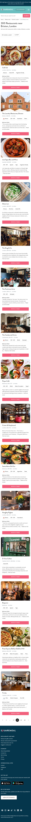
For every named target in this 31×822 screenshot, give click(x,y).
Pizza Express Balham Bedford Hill (13, 649)
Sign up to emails (9, 797)
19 (21, 720)
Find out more (6, 173)
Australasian (19, 118)
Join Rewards (20, 9)
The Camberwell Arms (9, 335)
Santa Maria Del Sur (8, 466)
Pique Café (6, 381)
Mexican (5, 73)
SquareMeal (7, 9)
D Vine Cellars (7, 558)
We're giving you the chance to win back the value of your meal (15, 3)
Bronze (6, 118)
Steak (25, 471)
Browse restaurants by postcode (9, 740)
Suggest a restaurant (6, 745)
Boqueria (5, 603)
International (20, 517)
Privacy (2, 759)
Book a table (15, 87)
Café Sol (5, 67)
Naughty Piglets (7, 512)
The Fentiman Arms (8, 289)
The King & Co (7, 248)
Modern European (14, 698)
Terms (2, 757)
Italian (22, 654)
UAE (2, 769)
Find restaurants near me (7, 742)
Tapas (17, 165)
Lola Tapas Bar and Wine (10, 159)
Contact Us (3, 753)
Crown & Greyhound (9, 425)
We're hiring (4, 755)
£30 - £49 (12, 118)
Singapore (3, 767)
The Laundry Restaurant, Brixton (13, 113)
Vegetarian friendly (20, 73)
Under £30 (11, 73)
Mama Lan (5, 204)
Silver (7, 698)
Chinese (5, 209)
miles (19, 29)
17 (13, 720)
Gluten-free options (19, 386)
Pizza (26, 654)
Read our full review (10, 350)
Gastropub (12, 294)
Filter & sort (7, 35)
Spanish (11, 165)
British (18, 340)
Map (17, 35)
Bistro (25, 118)
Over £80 (22, 698)
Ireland (2, 765)
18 (17, 720)
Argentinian (19, 471)
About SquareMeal (5, 751)
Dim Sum (11, 209)
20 (24, 720)
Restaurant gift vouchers (7, 738)
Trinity (4, 693)
